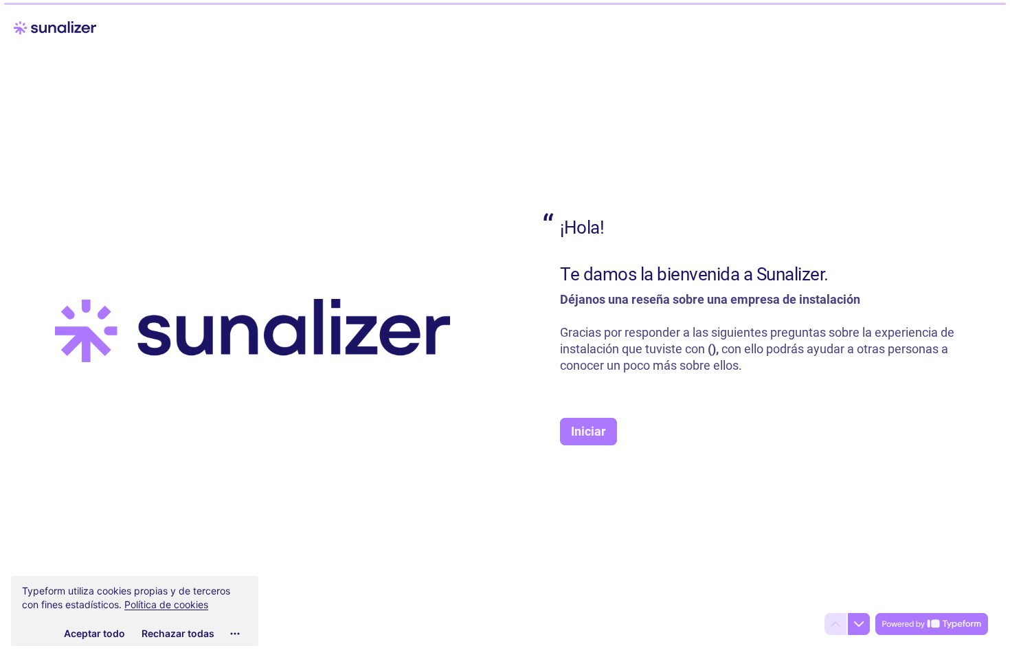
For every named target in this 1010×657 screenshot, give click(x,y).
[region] (134, 611)
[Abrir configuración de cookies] (235, 633)
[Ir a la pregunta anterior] (835, 624)
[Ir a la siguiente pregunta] (859, 624)
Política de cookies (166, 604)
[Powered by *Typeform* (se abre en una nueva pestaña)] (931, 624)
